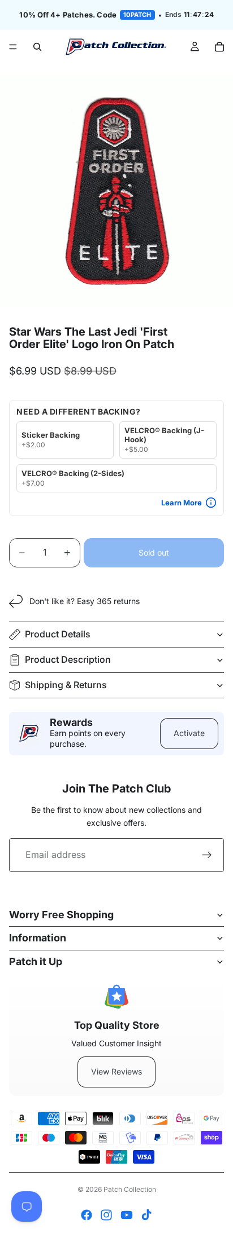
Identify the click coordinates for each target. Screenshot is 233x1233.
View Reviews (116, 1071)
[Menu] (13, 47)
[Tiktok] (146, 1215)
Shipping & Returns (66, 684)
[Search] (37, 46)
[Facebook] (86, 1215)
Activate (189, 733)
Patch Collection (129, 1189)
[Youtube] (126, 1215)
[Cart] (219, 46)
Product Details (57, 634)
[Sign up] (207, 855)
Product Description (68, 659)
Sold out (154, 552)
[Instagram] (106, 1215)
